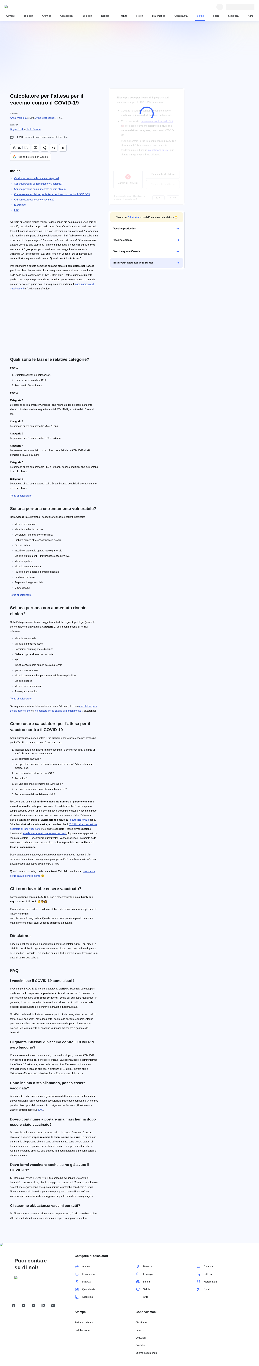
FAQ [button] (40, 1109)
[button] (146, 217)
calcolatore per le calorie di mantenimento (58, 710)
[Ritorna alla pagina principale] (22, 7)
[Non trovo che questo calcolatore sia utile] (26, 148)
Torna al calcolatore (20, 495)
